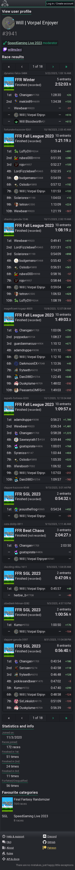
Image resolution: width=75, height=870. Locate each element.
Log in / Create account (60, 3)
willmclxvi (15, 50)
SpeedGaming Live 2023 (25, 43)
